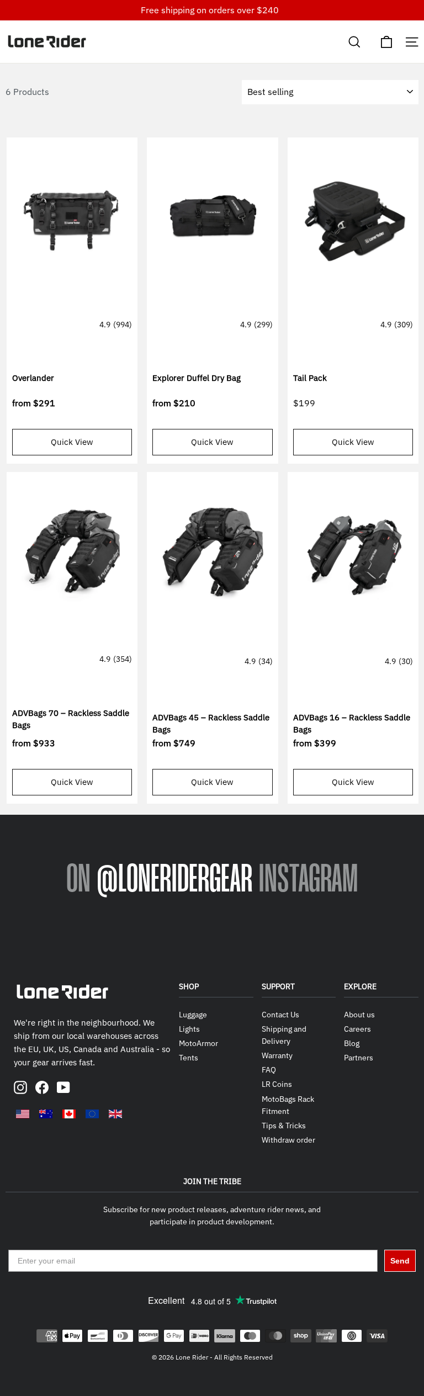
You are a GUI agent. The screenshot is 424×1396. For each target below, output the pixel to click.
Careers (357, 1029)
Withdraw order (288, 1140)
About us (359, 1015)
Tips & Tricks (284, 1125)
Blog (351, 1043)
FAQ (269, 1070)
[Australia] (46, 1114)
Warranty (277, 1055)
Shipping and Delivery (284, 1035)
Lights (189, 1029)
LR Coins (277, 1084)
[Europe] (92, 1114)
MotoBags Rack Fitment (288, 1105)
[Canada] (69, 1114)
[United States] (22, 1114)
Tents (188, 1058)
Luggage (193, 1015)
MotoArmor (198, 1043)
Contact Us (280, 1015)
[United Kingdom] (115, 1114)
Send (400, 1260)
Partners (358, 1058)
